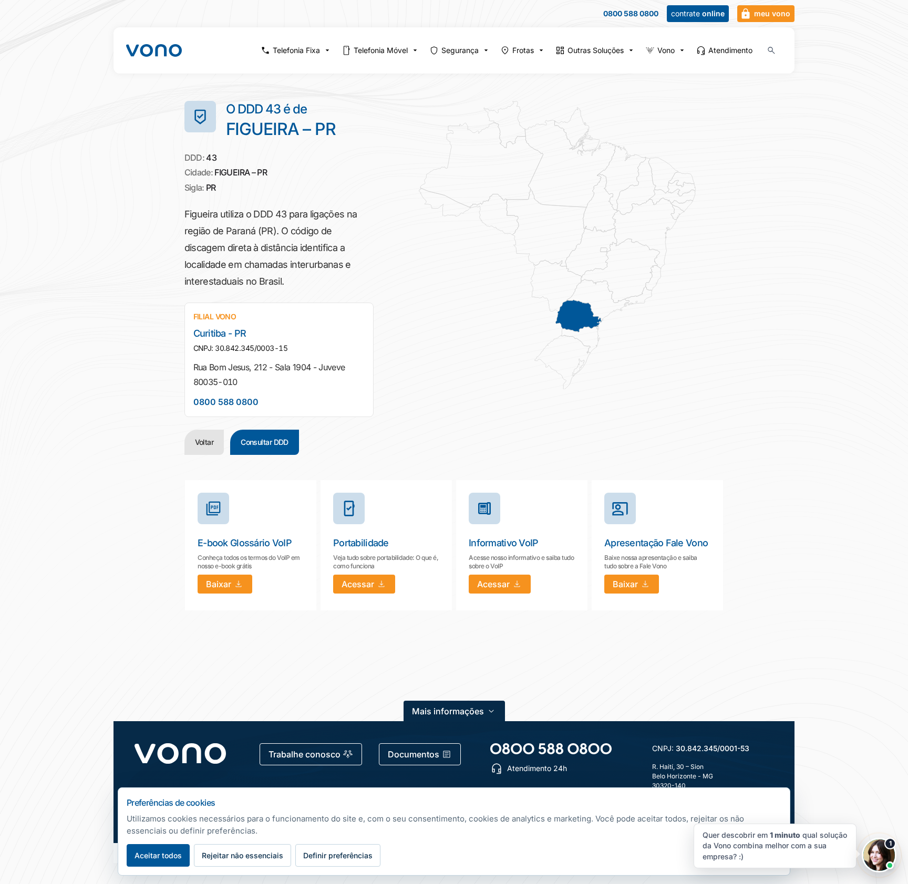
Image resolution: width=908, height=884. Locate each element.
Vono (666, 50)
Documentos (413, 754)
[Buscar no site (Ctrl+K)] (771, 50)
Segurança (460, 50)
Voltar (204, 442)
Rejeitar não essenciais (242, 855)
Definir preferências (338, 855)
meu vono (772, 13)
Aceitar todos (158, 855)
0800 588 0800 (630, 13)
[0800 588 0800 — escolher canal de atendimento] (551, 748)
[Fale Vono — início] (154, 50)
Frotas (523, 50)
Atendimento (730, 50)
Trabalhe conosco (304, 754)
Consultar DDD (264, 442)
